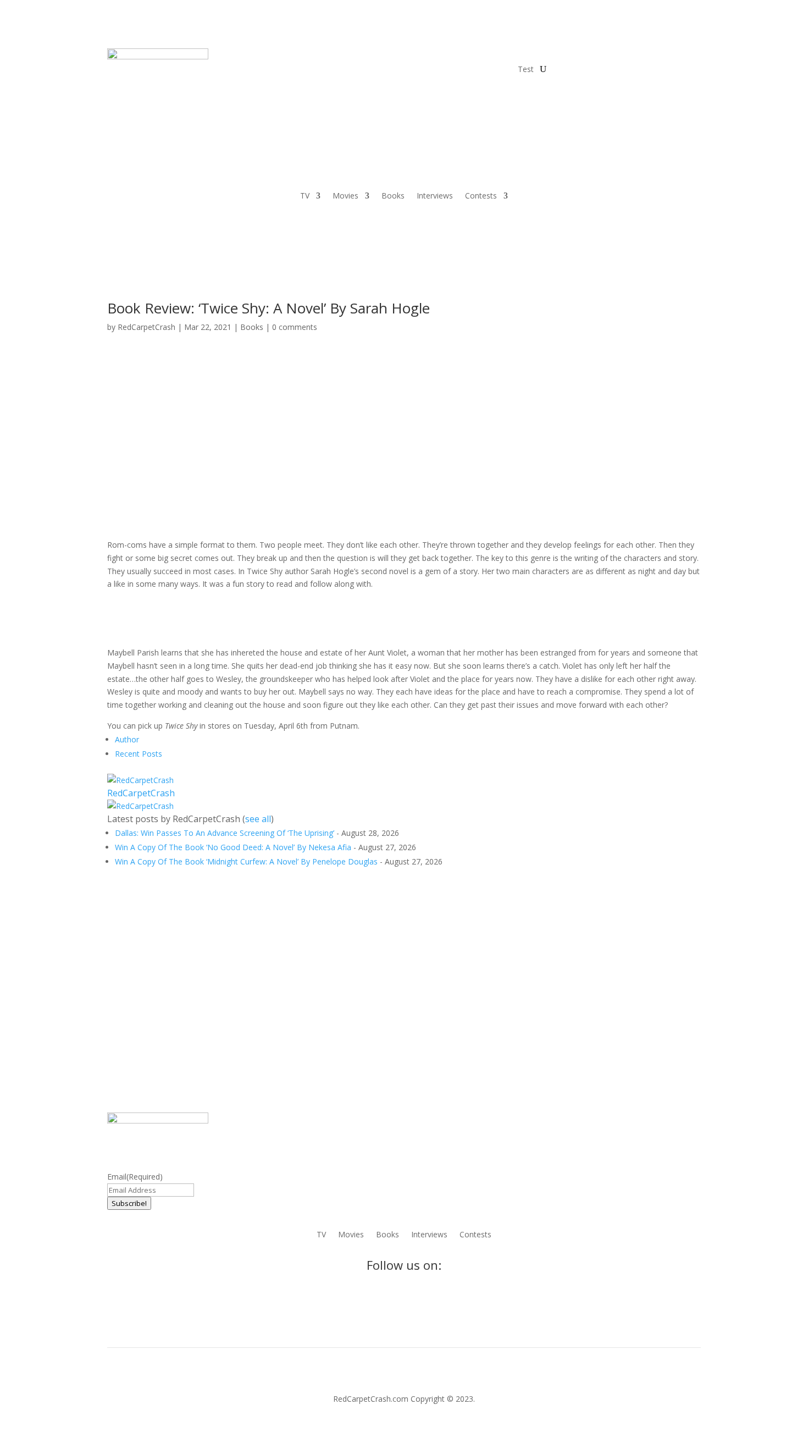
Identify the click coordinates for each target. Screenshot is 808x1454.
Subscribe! (129, 1203)
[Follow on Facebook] (561, 57)
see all (258, 819)
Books (393, 196)
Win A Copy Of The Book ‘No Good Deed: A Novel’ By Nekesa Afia (233, 847)
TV (304, 196)
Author (127, 739)
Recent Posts (138, 753)
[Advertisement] (404, 369)
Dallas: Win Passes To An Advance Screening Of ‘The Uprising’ (224, 833)
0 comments (294, 327)
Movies (345, 196)
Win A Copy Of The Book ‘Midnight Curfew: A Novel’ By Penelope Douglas (246, 861)
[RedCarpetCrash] (140, 780)
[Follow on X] (583, 57)
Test (526, 69)
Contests (481, 196)
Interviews (435, 196)
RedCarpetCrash (146, 327)
